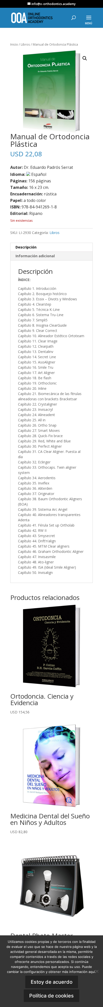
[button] (84, 58)
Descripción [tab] (26, 247)
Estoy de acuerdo (51, 982)
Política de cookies (51, 996)
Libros (25, 44)
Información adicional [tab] (35, 256)
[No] (96, 971)
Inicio (14, 44)
